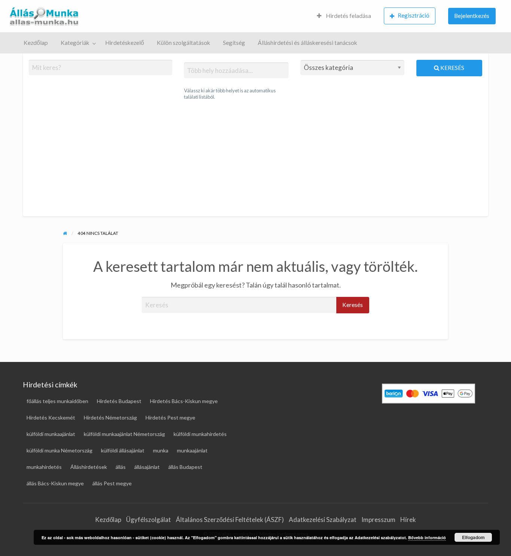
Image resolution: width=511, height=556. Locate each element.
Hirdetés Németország (110, 417)
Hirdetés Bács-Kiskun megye (184, 401)
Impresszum (378, 519)
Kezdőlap (36, 42)
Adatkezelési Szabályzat (323, 519)
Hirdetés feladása (348, 15)
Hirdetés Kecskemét (51, 417)
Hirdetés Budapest (119, 401)
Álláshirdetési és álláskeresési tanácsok (307, 42)
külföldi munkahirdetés (200, 434)
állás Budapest (185, 467)
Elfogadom (473, 537)
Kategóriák (75, 42)
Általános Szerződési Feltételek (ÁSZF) (230, 519)
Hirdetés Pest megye (170, 417)
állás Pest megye (112, 483)
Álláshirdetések (88, 467)
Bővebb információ (427, 537)
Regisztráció (413, 15)
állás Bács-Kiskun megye (55, 483)
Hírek (408, 519)
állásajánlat (147, 467)
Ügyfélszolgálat (148, 519)
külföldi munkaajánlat (51, 434)
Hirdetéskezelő (124, 42)
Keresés (451, 67)
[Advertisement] (255, 158)
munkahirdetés (44, 467)
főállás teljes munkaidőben (57, 401)
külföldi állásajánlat (122, 450)
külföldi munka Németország (59, 450)
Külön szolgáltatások (183, 42)
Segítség (234, 42)
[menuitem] (343, 16)
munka (160, 450)
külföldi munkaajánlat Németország (124, 434)
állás (121, 467)
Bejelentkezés (471, 15)
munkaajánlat (192, 450)
